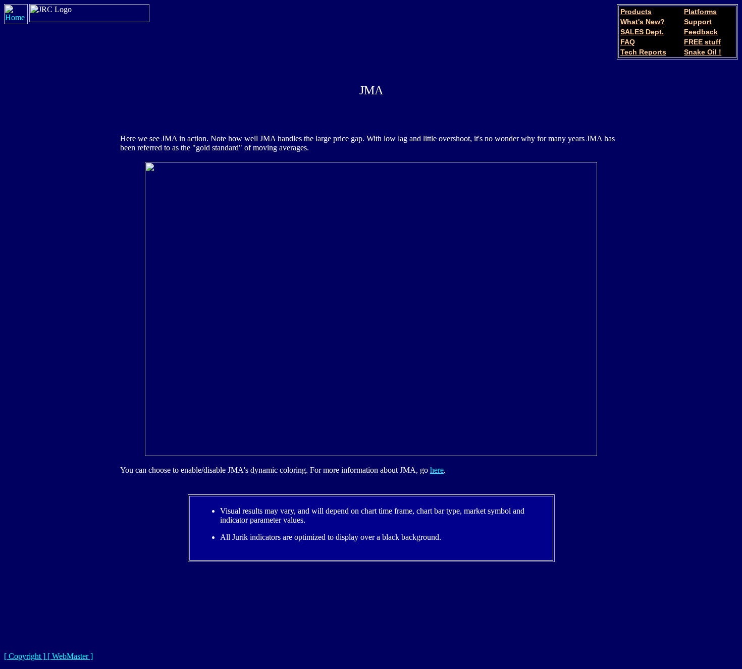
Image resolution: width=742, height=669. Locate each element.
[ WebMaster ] (69, 656)
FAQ (627, 42)
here (437, 470)
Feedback (701, 32)
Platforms (700, 12)
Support (698, 22)
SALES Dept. (642, 32)
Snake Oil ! (702, 52)
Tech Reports (643, 52)
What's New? (642, 22)
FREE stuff (702, 42)
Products (636, 12)
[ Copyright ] (24, 656)
